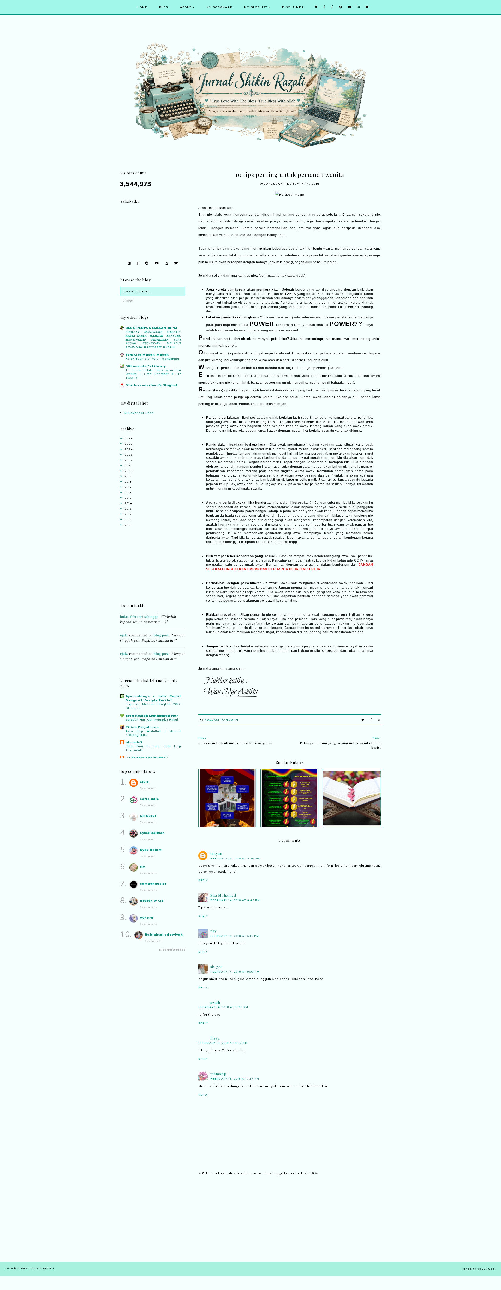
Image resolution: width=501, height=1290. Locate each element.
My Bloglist (255, 7)
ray (213, 931)
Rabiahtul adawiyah (164, 934)
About (186, 7)
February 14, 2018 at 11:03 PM (223, 1007)
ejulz (124, 626)
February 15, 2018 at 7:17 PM (234, 1078)
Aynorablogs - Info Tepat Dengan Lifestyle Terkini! (153, 698)
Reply (203, 880)
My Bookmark (219, 7)
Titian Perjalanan (142, 727)
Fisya (215, 1038)
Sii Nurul (148, 816)
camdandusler (153, 883)
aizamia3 (134, 742)
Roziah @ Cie (152, 900)
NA (142, 867)
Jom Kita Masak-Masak (147, 355)
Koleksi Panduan (221, 719)
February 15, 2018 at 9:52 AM (223, 1042)
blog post (161, 626)
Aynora (146, 917)
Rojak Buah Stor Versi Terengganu (152, 358)
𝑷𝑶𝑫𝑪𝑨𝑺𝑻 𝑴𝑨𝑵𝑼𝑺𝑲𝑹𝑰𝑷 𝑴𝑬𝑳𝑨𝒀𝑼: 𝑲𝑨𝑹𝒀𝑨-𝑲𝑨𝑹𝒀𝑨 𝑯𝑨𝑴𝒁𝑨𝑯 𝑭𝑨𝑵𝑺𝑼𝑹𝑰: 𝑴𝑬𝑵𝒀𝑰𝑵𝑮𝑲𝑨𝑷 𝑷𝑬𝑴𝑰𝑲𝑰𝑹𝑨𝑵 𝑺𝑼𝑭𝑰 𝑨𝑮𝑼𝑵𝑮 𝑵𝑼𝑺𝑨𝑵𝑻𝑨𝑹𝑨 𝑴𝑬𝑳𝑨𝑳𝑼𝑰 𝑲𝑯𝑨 (153, 339)
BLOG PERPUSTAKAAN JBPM (151, 328)
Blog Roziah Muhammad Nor (152, 716)
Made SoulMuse (479, 1269)
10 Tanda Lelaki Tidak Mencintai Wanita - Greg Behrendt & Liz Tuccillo (153, 374)
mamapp (218, 1073)
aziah (215, 1002)
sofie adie (149, 799)
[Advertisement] (289, 1225)
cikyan (216, 853)
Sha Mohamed (223, 895)
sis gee (216, 966)
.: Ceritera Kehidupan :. (147, 757)
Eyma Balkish (152, 833)
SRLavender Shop (139, 413)
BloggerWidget (172, 949)
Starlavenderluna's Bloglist (151, 385)
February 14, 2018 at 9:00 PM (235, 971)
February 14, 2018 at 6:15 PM (234, 936)
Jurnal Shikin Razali (36, 1268)
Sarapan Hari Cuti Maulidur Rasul (152, 719)
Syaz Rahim (150, 850)
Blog (163, 7)
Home (142, 7)
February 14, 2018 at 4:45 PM (235, 900)
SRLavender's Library (146, 366)
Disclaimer (293, 7)
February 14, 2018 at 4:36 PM (235, 858)
